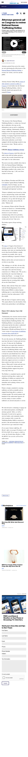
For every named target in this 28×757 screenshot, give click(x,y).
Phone (6, 649)
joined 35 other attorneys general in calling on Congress (13, 84)
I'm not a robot (6, 674)
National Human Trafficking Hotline (11, 70)
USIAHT (4, 185)
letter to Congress (9, 153)
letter (5, 246)
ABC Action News (19, 442)
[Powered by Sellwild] (24, 593)
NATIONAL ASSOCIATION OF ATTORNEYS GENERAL (12, 442)
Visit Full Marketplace (21, 505)
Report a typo (6, 495)
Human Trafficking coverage (16, 150)
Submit (5, 683)
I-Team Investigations (8, 13)
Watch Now (23, 2)
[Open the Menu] (2, 2)
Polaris (9, 92)
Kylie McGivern (11, 60)
